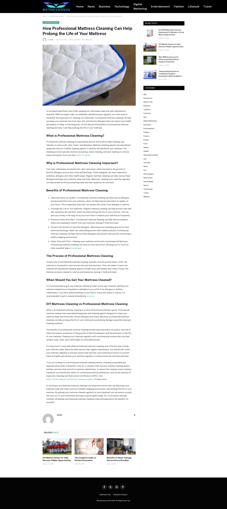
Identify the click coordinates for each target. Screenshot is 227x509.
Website (146, 197)
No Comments (76, 40)
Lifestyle (193, 6)
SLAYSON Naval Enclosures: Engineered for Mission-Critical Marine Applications (171, 32)
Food (145, 144)
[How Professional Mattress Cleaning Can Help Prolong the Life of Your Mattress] (89, 75)
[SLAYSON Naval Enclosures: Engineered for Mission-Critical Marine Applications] (149, 33)
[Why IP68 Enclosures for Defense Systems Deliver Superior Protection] (149, 60)
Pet (144, 170)
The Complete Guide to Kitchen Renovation (85, 459)
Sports (145, 185)
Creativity (147, 113)
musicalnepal (76, 248)
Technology (121, 6)
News (91, 6)
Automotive (147, 98)
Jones (52, 40)
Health (146, 151)
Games (146, 147)
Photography (148, 174)
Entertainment (160, 6)
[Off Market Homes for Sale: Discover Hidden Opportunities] (57, 446)
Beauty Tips (148, 102)
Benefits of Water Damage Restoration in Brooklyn (119, 459)
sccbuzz (91, 296)
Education (147, 125)
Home (80, 6)
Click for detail (83, 155)
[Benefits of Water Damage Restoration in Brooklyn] (121, 446)
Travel (207, 6)
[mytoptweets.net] (56, 6)
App (144, 94)
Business (104, 6)
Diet (145, 117)
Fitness (146, 140)
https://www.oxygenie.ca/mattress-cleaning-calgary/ (70, 379)
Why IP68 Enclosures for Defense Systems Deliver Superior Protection (169, 59)
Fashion (179, 6)
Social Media (148, 181)
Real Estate (148, 178)
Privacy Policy (121, 495)
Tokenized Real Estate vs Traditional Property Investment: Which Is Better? (170, 73)
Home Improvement (51, 22)
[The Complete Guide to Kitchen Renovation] (89, 446)
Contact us (105, 495)
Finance (146, 136)
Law (145, 159)
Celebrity (146, 109)
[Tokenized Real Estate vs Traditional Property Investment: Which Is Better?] (149, 74)
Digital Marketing (140, 6)
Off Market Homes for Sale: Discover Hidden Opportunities (57, 459)
